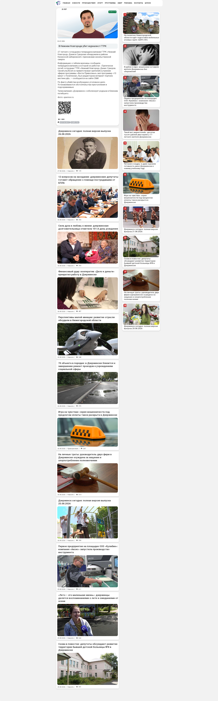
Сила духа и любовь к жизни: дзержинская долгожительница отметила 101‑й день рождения (88, 227)
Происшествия (72, 449)
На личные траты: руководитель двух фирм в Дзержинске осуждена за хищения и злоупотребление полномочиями (85, 457)
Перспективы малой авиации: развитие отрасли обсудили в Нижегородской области (86, 319)
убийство (75, 122)
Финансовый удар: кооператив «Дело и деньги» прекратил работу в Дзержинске (86, 273)
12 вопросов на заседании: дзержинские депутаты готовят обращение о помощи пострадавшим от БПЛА (88, 179)
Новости (112, 12)
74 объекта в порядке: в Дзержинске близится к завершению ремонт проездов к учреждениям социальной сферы (86, 366)
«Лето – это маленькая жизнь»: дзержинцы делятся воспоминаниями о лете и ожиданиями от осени (88, 598)
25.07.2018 (61, 41)
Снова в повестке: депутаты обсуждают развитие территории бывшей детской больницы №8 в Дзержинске (87, 647)
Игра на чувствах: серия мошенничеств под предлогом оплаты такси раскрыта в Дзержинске (87, 413)
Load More (87, 694)
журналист (65, 122)
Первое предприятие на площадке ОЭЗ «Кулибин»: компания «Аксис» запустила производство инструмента (88, 549)
